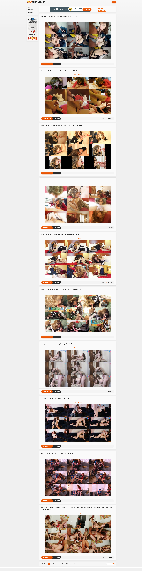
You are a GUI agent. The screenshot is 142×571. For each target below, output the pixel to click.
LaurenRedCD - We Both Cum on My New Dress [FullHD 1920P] (59, 71)
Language (105, 2)
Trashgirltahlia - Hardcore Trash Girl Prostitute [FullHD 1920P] (58, 398)
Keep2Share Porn (31, 12)
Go (113, 563)
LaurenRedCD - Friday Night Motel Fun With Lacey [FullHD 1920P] (60, 234)
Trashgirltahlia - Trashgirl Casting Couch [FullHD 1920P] (56, 344)
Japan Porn (30, 13)
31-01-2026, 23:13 (110, 63)
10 (62, 563)
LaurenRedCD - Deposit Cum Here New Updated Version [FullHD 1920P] (61, 289)
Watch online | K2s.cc (78, 74)
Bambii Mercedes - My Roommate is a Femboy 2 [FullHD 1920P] (59, 453)
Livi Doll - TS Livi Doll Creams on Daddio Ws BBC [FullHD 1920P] (59, 16)
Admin (103, 63)
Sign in (114, 2)
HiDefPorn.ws (30, 9)
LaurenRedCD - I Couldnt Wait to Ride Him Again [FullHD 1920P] (59, 180)
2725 (67, 563)
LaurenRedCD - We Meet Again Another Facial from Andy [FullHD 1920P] (61, 125)
